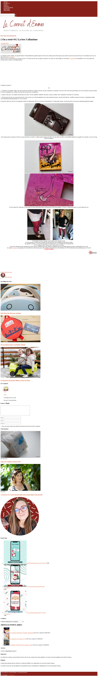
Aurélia (5, 394)
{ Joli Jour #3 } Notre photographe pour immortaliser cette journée (21, 494)
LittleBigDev (11, 675)
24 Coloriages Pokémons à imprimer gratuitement (22, 632)
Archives (3, 651)
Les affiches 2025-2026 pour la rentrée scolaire (21, 645)
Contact (5, 4)
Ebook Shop (7, 8)
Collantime (11, 57)
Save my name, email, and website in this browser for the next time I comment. (21, 426)
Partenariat (6, 6)
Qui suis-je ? (7, 3)
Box (2, 35)
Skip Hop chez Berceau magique (11, 313)
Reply (5, 391)
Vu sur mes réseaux (8, 7)
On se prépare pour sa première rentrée (13, 345)
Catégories (3, 621)
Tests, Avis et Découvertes (9, 35)
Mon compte (7, 10)
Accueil (5, 2)
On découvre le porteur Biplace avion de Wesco (15, 380)
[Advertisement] (46, 72)
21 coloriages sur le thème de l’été (18, 639)
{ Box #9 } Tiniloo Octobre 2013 (11, 461)
